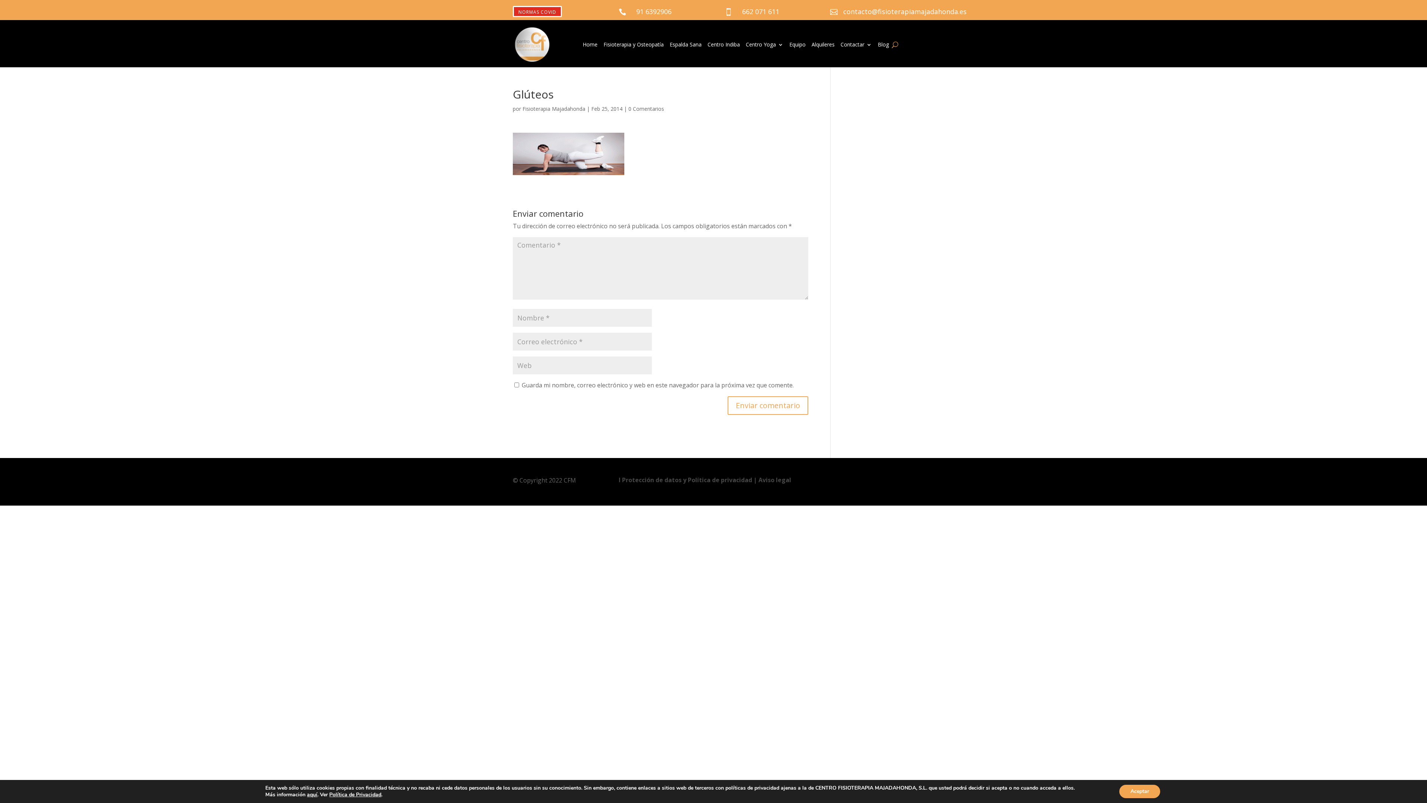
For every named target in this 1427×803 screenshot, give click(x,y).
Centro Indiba (724, 45)
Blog (883, 45)
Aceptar (1139, 791)
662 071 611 (760, 11)
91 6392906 (654, 11)
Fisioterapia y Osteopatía (634, 45)
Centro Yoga (761, 45)
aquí (312, 794)
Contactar (852, 45)
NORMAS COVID (537, 12)
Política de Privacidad (355, 794)
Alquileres (823, 45)
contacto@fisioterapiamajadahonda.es (905, 11)
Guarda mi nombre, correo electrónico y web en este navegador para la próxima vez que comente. (658, 385)
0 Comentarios (646, 108)
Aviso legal (774, 480)
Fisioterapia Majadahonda (553, 108)
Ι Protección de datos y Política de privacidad (686, 480)
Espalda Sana (686, 45)
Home (590, 45)
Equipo (797, 45)
